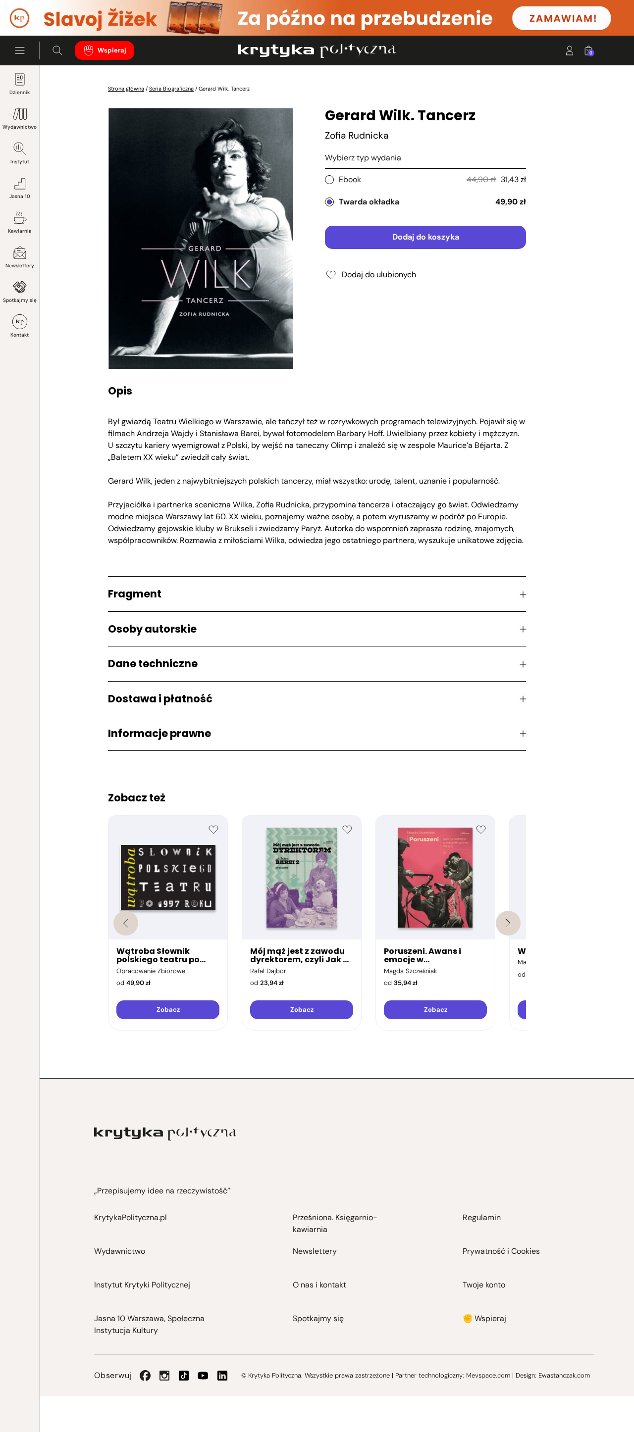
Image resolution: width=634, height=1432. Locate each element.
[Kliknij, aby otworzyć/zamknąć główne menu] (20, 50)
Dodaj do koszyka (425, 237)
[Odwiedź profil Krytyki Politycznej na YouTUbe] (203, 1376)
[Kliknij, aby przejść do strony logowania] (570, 50)
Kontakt (19, 335)
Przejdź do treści (50, 11)
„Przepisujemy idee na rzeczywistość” (162, 1190)
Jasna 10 (19, 196)
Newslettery (19, 265)
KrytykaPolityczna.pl (130, 1217)
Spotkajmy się (20, 300)
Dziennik (19, 92)
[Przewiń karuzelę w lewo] (125, 923)
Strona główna (126, 88)
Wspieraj (112, 50)
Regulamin (482, 1217)
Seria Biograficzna (171, 88)
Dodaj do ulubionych (379, 274)
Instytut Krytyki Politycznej (142, 1285)
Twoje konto (484, 1285)
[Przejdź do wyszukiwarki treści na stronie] (57, 50)
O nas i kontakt (319, 1285)
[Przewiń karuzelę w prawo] (508, 923)
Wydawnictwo (19, 127)
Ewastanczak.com (564, 1375)
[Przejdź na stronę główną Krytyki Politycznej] (165, 1134)
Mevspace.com (488, 1375)
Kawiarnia (20, 231)
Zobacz (168, 1009)
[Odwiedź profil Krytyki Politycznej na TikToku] (184, 1376)
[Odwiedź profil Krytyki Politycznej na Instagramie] (164, 1376)
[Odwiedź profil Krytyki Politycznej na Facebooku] (145, 1376)
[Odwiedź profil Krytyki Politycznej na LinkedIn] (222, 1376)
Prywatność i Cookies (501, 1251)
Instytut (19, 161)
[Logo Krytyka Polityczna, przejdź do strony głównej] (316, 50)
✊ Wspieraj (484, 1318)
